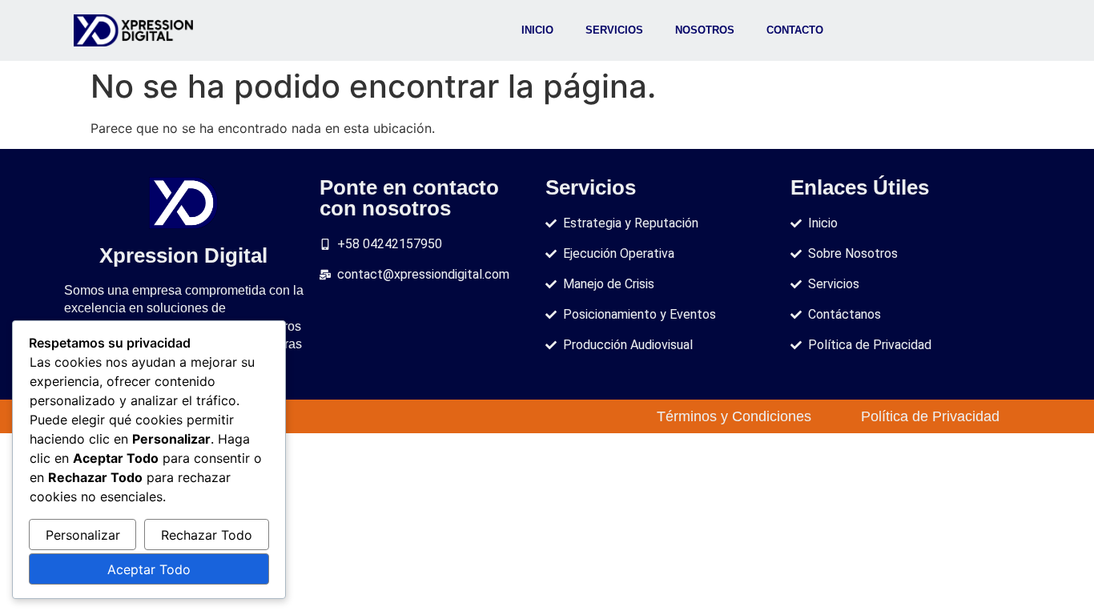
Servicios (614, 30)
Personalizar (83, 535)
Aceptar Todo (149, 569)
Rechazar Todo (206, 535)
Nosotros (704, 30)
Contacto (794, 30)
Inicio (537, 30)
